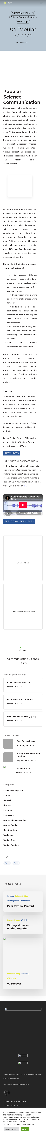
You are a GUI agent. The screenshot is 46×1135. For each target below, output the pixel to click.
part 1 (7, 863)
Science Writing (10, 825)
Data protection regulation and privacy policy (16, 1084)
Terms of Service (10, 1078)
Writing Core (9, 840)
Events (6, 795)
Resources (8, 815)
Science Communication (23, 17)
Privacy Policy (37, 1074)
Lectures (7, 810)
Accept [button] (25, 1129)
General (7, 800)
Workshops (23, 21)
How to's (7, 805)
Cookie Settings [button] (11, 1129)
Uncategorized (10, 830)
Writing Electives (11, 845)
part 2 (16, 863)
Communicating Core (23, 13)
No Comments (21, 42)
